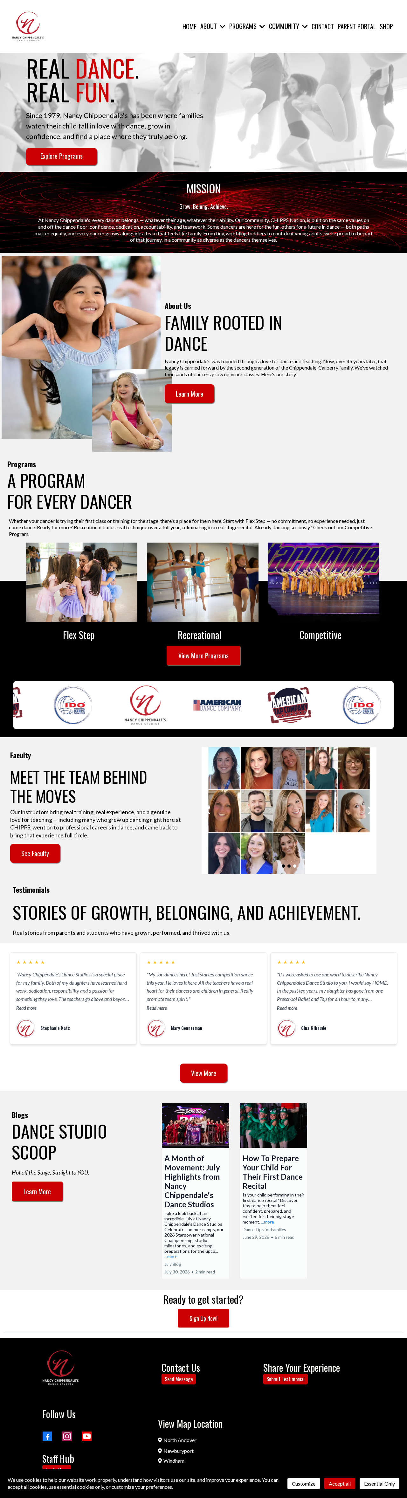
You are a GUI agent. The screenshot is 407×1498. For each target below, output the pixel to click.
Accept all (340, 1484)
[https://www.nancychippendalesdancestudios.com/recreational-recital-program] (202, 582)
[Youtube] (87, 1436)
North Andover (180, 1440)
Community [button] (285, 26)
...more (170, 1256)
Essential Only (379, 1484)
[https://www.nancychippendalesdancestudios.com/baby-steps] (81, 582)
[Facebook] (47, 1436)
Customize (303, 1484)
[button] (221, 26)
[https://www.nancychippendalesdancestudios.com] (60, 1367)
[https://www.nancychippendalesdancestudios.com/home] (28, 26)
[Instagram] (67, 1436)
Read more (26, 1008)
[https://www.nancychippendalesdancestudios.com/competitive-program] (323, 582)
